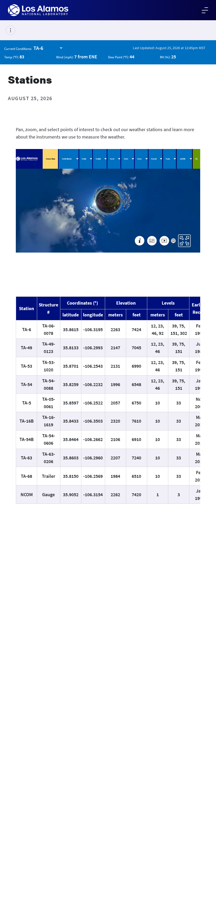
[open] (10, 30)
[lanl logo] (38, 10)
